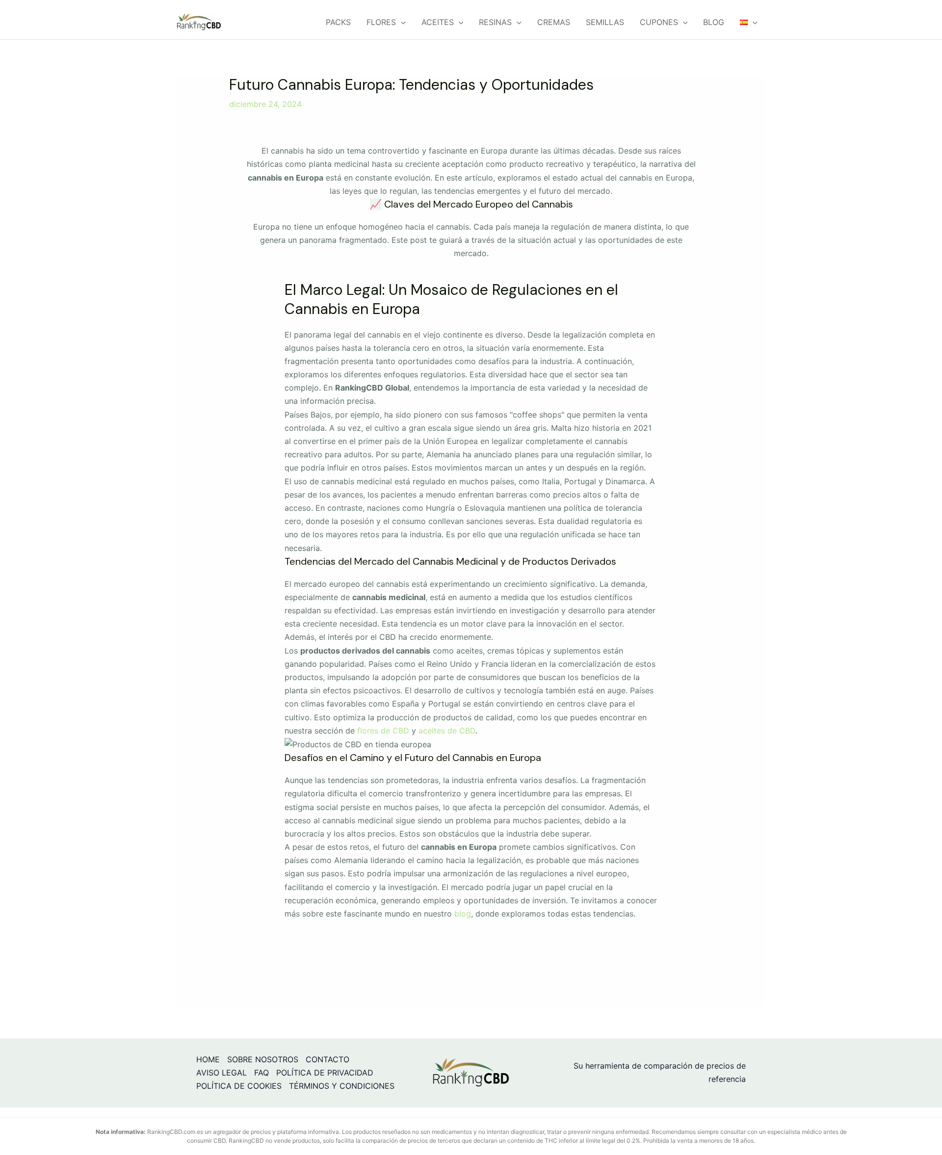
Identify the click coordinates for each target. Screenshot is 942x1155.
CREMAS (553, 22)
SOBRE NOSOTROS (262, 1059)
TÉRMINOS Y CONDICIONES (341, 1086)
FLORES (381, 22)
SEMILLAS (605, 22)
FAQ (261, 1072)
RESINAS (495, 22)
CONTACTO (327, 1059)
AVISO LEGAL (221, 1072)
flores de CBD (383, 730)
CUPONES (659, 22)
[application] (401, 22)
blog (462, 914)
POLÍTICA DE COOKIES (239, 1086)
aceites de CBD (447, 730)
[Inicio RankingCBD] (470, 1072)
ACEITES (437, 22)
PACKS (338, 22)
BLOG (713, 22)
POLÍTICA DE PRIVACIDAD (324, 1072)
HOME (208, 1059)
